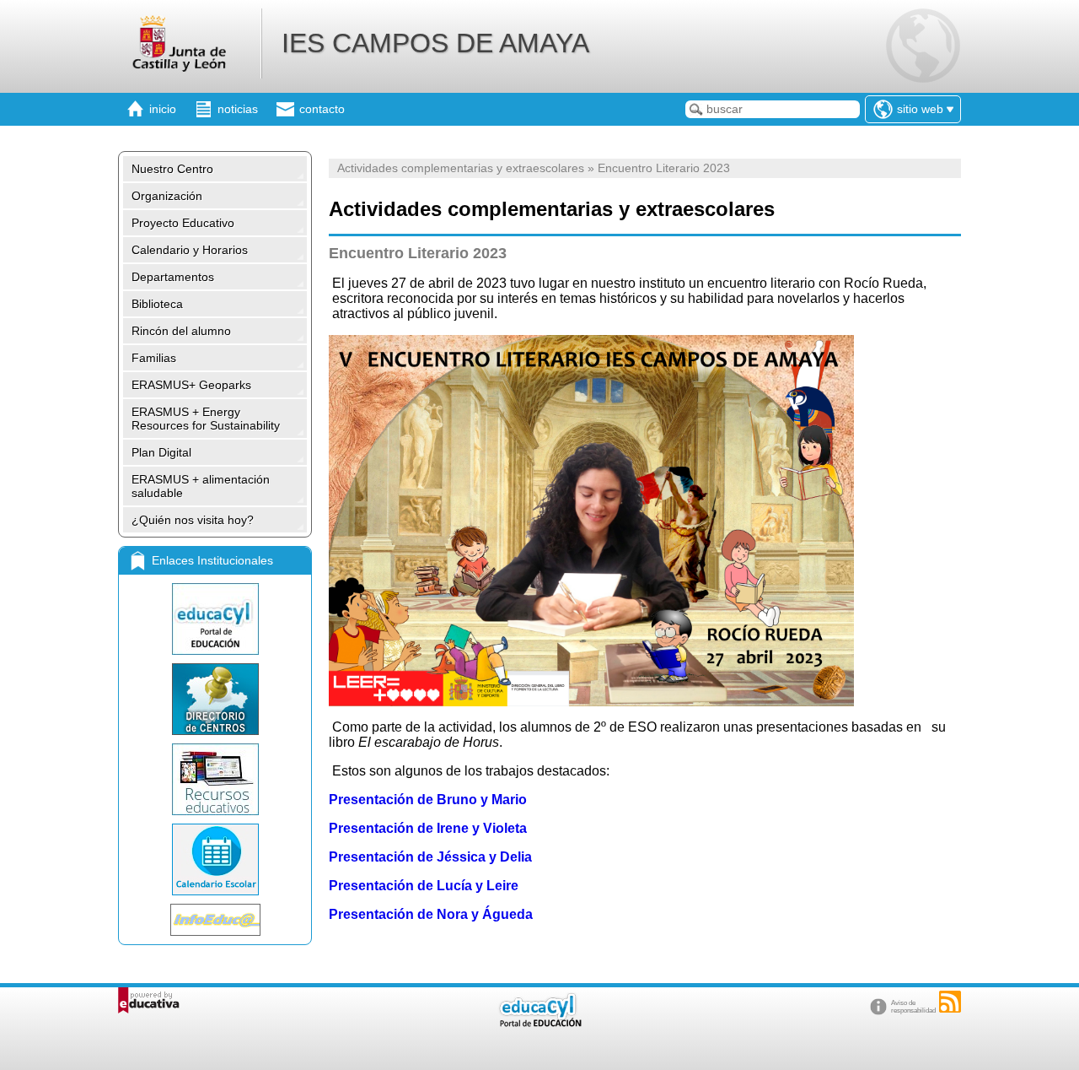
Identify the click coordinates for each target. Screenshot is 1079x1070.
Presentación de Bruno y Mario (428, 799)
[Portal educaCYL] (215, 619)
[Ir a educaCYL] (539, 1023)
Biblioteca (157, 304)
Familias (154, 358)
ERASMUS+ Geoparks (191, 385)
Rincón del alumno (181, 331)
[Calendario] (215, 859)
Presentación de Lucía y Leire (423, 885)
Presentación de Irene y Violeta (428, 828)
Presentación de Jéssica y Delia (430, 857)
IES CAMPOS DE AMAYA (435, 43)
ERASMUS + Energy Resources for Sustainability (206, 418)
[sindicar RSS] (950, 1002)
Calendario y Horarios (190, 250)
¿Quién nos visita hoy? (193, 520)
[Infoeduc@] (215, 920)
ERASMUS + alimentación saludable (201, 486)
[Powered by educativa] (149, 1000)
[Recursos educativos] (215, 779)
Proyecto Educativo (183, 223)
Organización (167, 196)
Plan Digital (161, 452)
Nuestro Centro (172, 169)
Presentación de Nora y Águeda (431, 914)
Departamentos (173, 277)
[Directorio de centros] (215, 699)
